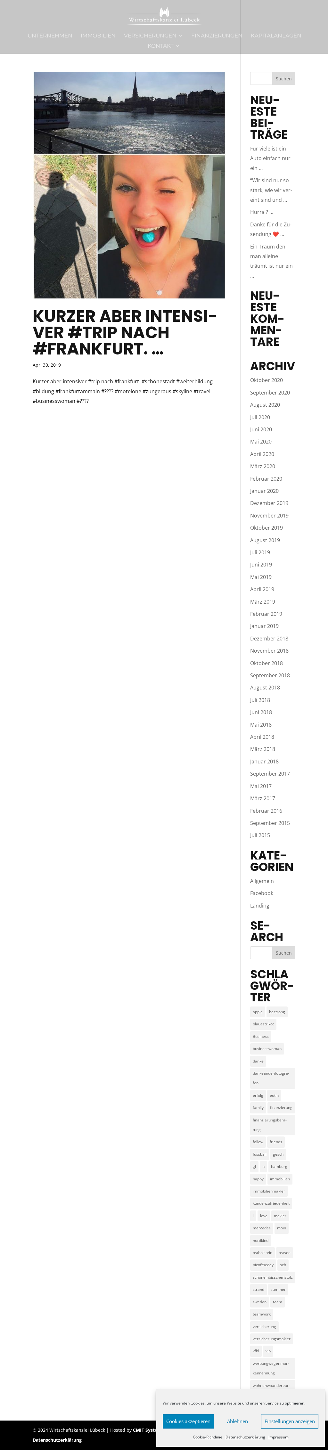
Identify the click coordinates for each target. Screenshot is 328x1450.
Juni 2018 (261, 712)
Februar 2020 (266, 478)
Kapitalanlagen (276, 36)
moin (281, 1228)
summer (278, 1289)
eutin (274, 1095)
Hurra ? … (261, 212)
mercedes (262, 1228)
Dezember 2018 (269, 638)
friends (276, 1142)
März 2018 (262, 749)
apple (258, 1011)
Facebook (261, 893)
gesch (278, 1154)
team (277, 1302)
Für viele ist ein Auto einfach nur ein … (270, 158)
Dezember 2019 (269, 503)
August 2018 (265, 687)
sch (283, 1264)
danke (258, 1061)
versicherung (264, 1326)
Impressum (278, 1437)
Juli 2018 (260, 700)
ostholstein (262, 1252)
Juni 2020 (261, 429)
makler (280, 1215)
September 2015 (270, 823)
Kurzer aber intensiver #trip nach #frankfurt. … (125, 332)
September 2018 (270, 675)
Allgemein (262, 880)
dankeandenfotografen (271, 1078)
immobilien (280, 1179)
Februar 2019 (266, 613)
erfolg (258, 1095)
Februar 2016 (266, 810)
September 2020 (270, 392)
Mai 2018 (261, 724)
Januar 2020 (264, 490)
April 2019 (262, 589)
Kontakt (161, 46)
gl (254, 1166)
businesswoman (267, 1048)
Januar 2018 (264, 761)
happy (258, 1179)
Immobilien (98, 36)
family (258, 1107)
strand (258, 1289)
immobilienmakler (269, 1191)
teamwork (262, 1314)
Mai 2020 (261, 441)
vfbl (256, 1351)
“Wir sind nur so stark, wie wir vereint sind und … (271, 190)
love (263, 1215)
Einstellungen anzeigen (290, 1421)
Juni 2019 (261, 564)
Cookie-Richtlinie (207, 1437)
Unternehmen (50, 36)
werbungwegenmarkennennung (271, 1368)
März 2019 (262, 601)
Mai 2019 (261, 577)
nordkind (260, 1240)
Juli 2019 (260, 552)
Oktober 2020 (266, 380)
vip (268, 1351)
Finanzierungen (216, 36)
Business (261, 1036)
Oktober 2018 (266, 663)
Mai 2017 (261, 786)
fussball (259, 1154)
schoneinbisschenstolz (273, 1277)
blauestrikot (263, 1024)
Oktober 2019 (266, 527)
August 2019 (265, 540)
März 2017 (262, 798)
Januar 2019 (264, 626)
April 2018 (262, 736)
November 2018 (269, 650)
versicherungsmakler (272, 1338)
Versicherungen (150, 36)
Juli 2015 (260, 835)
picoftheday (263, 1264)
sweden (259, 1302)
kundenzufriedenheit (271, 1203)
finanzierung (281, 1107)
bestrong (277, 1011)
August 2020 (265, 404)
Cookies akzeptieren (188, 1421)
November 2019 (269, 515)
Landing (259, 905)
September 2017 (270, 773)
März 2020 (262, 466)
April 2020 (262, 454)
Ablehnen (237, 1421)
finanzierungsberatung (270, 1124)
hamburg (279, 1166)
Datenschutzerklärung (245, 1437)
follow (258, 1142)
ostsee (285, 1252)
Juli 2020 (260, 417)
